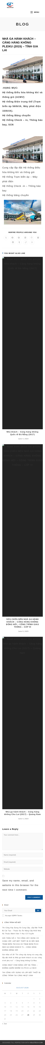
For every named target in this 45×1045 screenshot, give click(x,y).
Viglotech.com (36, 1042)
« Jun (4, 1024)
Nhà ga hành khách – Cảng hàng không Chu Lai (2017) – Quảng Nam (22, 813)
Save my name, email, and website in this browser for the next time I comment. (20, 885)
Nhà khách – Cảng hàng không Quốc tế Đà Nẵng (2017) (23, 433)
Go (38, 910)
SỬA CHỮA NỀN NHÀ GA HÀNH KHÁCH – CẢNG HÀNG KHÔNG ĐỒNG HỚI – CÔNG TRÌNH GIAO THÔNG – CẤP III (22, 623)
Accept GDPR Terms (13, 915)
